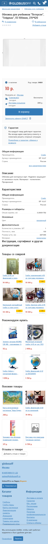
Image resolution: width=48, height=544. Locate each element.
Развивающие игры (11, 523)
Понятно (18, 538)
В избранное (40, 21)
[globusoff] (20, 3)
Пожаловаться (10, 486)
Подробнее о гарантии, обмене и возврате (23, 141)
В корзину (24, 112)
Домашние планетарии (8, 517)
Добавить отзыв (39, 25)
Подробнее (7, 538)
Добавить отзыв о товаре (14, 454)
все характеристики (37, 165)
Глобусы (6, 502)
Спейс (43, 155)
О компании (32, 520)
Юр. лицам (31, 503)
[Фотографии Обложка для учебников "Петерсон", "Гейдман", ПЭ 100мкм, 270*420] (24, 52)
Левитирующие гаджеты (9, 511)
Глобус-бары (8, 504)
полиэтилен (41, 238)
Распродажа (32, 506)
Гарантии (31, 500)
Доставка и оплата (35, 498)
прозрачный (41, 220)
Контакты (31, 517)
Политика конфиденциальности (36, 513)
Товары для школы (11, 521)
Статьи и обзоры (34, 522)
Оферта (30, 509)
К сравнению (10, 21)
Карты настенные (10, 507)
